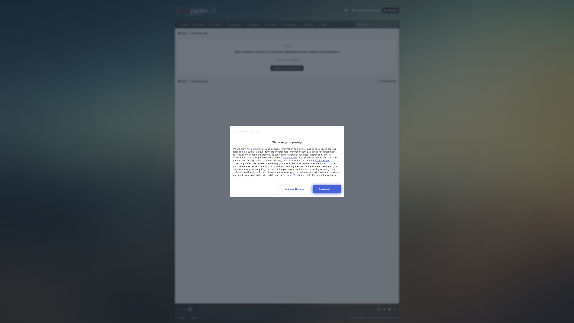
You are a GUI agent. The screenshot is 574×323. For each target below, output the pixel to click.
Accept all (324, 188)
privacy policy (291, 174)
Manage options (294, 188)
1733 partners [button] (252, 148)
